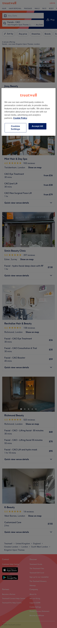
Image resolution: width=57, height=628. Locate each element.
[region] (28, 112)
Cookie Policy (20, 118)
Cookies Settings (15, 127)
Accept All (37, 126)
